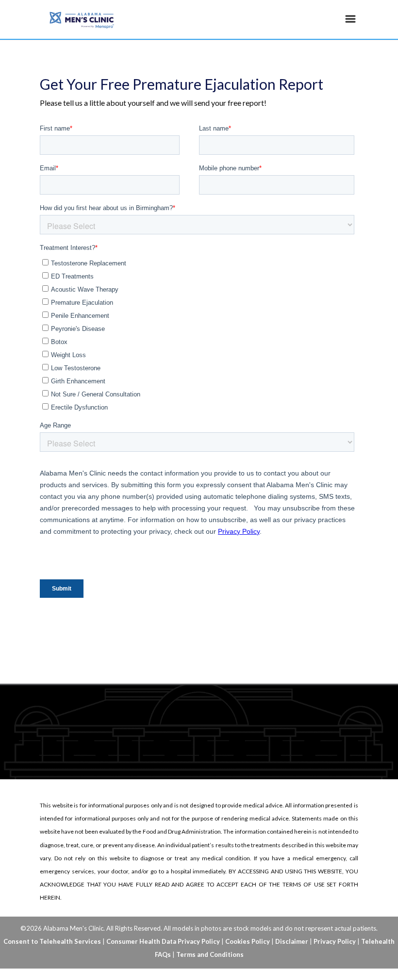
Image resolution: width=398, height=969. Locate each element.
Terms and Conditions (210, 954)
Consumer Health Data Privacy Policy (163, 941)
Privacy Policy (335, 941)
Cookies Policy (247, 941)
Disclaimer (291, 941)
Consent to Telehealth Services (52, 941)
